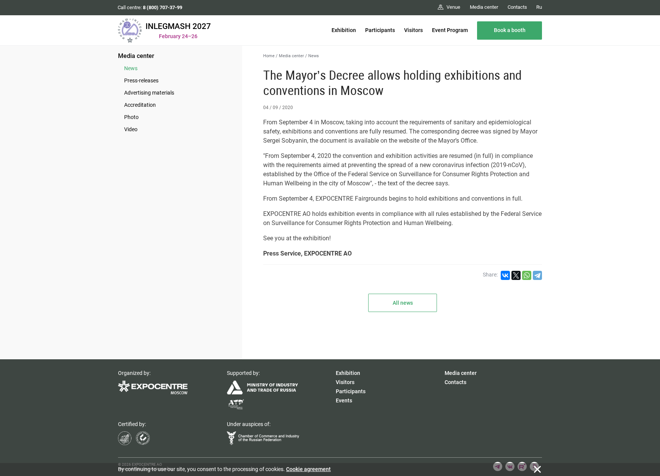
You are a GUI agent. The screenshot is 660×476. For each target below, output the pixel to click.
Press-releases (141, 80)
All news (403, 303)
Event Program (450, 30)
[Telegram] (537, 275)
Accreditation (140, 105)
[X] (516, 275)
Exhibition (344, 30)
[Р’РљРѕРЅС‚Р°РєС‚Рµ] (505, 275)
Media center (136, 56)
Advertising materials (149, 93)
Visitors (413, 30)
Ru (539, 7)
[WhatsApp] (526, 275)
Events (344, 400)
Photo (131, 117)
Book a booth (510, 30)
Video (131, 129)
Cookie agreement (308, 469)
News (131, 68)
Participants (380, 30)
